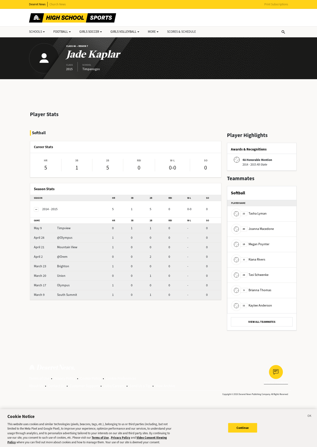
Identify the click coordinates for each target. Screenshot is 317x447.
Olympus (52, 285)
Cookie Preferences (121, 378)
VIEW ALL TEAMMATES (261, 322)
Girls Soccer (89, 31)
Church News (57, 4)
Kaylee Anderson (257, 305)
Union (49, 276)
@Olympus (53, 237)
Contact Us (56, 385)
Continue (242, 428)
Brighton (51, 266)
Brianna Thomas (257, 290)
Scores (181, 31)
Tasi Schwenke (255, 275)
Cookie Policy (90, 378)
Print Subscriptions (276, 4)
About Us (36, 385)
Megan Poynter (256, 244)
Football (60, 31)
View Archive (165, 385)
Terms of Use (39, 378)
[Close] (309, 416)
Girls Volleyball (123, 31)
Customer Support (84, 385)
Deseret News (37, 4)
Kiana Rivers (254, 259)
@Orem (51, 256)
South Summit (55, 295)
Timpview (52, 228)
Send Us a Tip (140, 385)
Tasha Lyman (255, 213)
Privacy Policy (64, 378)
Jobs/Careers (114, 385)
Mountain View (55, 247)
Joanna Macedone (258, 229)
